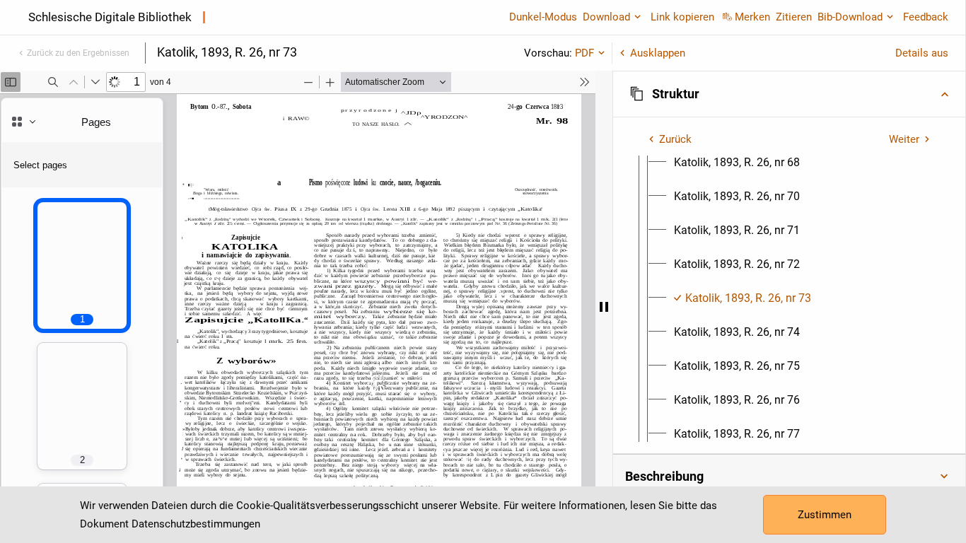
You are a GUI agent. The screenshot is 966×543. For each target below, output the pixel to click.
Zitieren (794, 17)
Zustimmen (824, 514)
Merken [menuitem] (752, 17)
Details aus (921, 53)
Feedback (925, 17)
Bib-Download (850, 17)
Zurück (675, 139)
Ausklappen (657, 53)
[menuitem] (737, 162)
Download (606, 17)
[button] (789, 94)
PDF (584, 53)
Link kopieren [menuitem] (682, 17)
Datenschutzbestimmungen (196, 524)
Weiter (904, 139)
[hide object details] (603, 307)
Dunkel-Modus (543, 17)
